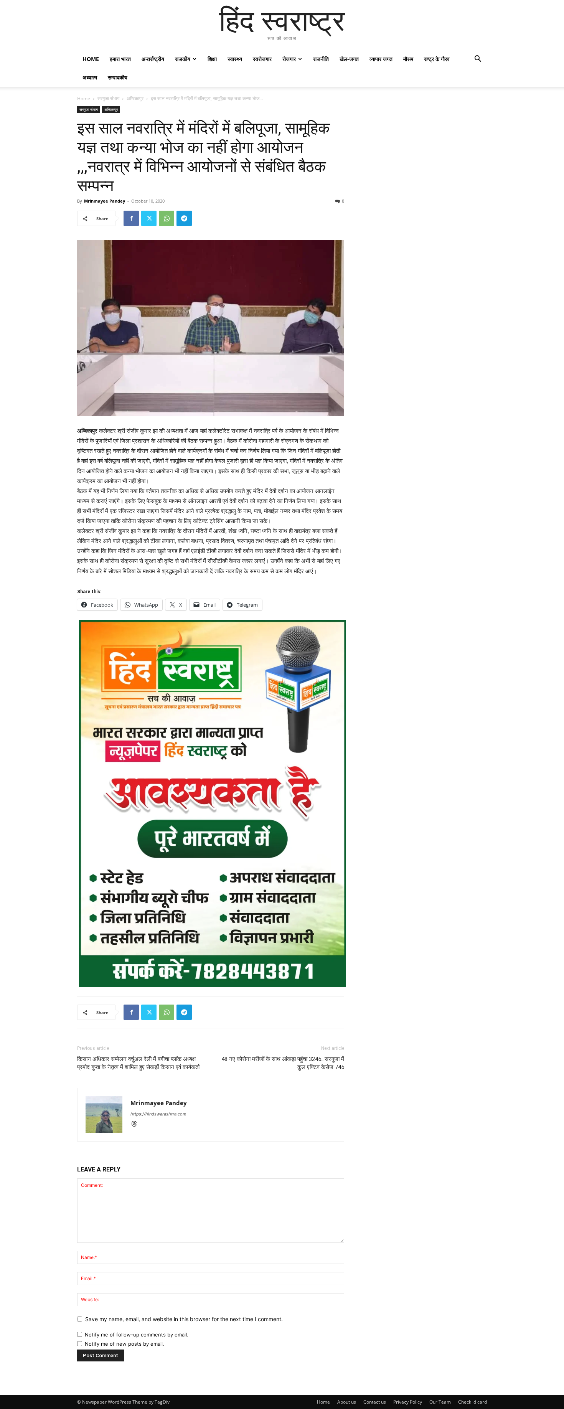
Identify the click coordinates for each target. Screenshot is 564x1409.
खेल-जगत (349, 59)
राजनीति (321, 59)
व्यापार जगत (380, 59)
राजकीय (182, 59)
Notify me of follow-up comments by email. (136, 1334)
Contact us (374, 1402)
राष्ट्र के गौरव (437, 59)
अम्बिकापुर (135, 98)
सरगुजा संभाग (108, 98)
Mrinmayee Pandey (104, 201)
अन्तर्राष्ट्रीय (153, 59)
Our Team (440, 1402)
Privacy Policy (407, 1402)
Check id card (472, 1402)
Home (90, 59)
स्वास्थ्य (235, 59)
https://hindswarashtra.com (158, 1114)
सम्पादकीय (117, 77)
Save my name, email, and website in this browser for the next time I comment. (184, 1319)
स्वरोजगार (262, 59)
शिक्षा (212, 59)
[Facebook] (131, 218)
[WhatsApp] (166, 218)
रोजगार (289, 59)
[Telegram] (184, 218)
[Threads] (136, 1124)
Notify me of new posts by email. (124, 1344)
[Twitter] (149, 218)
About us (346, 1402)
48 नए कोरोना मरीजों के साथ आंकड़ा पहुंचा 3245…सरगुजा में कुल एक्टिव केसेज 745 (282, 1063)
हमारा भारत (120, 59)
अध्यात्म (89, 77)
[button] (477, 59)
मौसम (408, 59)
